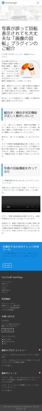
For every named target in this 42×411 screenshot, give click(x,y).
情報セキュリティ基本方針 (11, 305)
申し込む (7, 265)
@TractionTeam (9, 342)
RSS (5, 344)
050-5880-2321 (12, 326)
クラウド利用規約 (8, 310)
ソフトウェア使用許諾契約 (11, 308)
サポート (5, 292)
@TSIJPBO (7, 339)
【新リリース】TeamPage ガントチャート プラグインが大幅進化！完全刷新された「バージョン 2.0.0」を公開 (21, 379)
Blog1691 (19, 54)
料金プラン (5, 284)
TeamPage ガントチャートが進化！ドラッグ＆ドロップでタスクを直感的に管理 (21, 361)
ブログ (4, 288)
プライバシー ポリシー (9, 303)
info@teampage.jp (13, 324)
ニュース (5, 286)
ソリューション (7, 282)
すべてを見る (6, 365)
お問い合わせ (6, 290)
